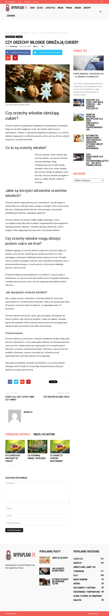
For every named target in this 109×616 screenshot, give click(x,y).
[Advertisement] (54, 26)
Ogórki (76, 583)
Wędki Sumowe (80, 579)
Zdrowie (11, 15)
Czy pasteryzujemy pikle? (56, 397)
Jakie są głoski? (60, 558)
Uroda (78, 7)
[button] (100, 12)
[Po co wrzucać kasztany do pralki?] (15, 446)
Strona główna (10, 2)
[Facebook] (102, 2)
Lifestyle (50, 7)
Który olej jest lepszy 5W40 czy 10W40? (19, 398)
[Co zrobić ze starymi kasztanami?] (60, 446)
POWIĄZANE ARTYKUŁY (17, 434)
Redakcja (14, 46)
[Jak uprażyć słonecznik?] (44, 571)
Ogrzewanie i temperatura (86, 592)
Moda (60, 7)
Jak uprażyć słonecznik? (58, 569)
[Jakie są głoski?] (44, 560)
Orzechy (19, 37)
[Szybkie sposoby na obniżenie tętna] (44, 581)
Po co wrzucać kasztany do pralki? (12, 458)
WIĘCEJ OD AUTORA (44, 434)
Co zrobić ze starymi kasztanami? (56, 458)
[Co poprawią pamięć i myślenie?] (37, 446)
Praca (69, 7)
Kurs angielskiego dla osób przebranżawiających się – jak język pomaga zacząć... (97, 159)
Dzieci (40, 7)
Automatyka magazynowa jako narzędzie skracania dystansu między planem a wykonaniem (94, 142)
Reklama (27, 2)
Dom (32, 7)
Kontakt (36, 2)
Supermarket (10, 37)
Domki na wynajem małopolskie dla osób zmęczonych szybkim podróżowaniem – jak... (95, 122)
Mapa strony (92, 613)
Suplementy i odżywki (84, 587)
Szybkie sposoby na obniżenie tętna (60, 581)
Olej (75, 575)
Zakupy (87, 7)
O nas (20, 2)
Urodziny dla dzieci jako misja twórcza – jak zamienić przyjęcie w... (94, 104)
